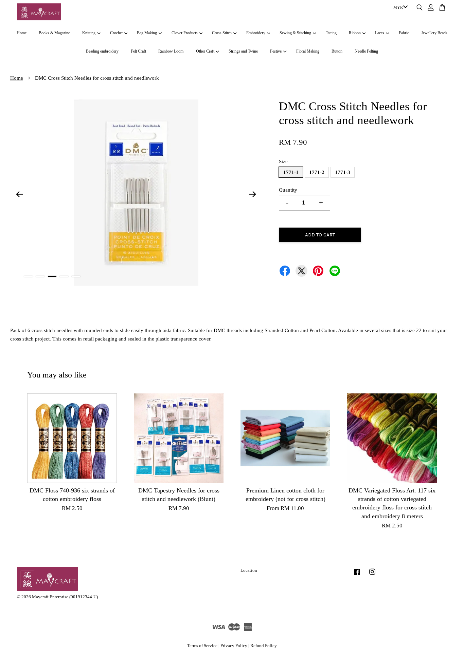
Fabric (404, 33)
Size (283, 161)
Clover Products (185, 33)
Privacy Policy (233, 645)
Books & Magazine (54, 33)
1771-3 (342, 172)
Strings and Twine (243, 51)
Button (337, 51)
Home (21, 33)
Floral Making (307, 51)
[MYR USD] (399, 7)
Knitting (88, 33)
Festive (276, 51)
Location (248, 570)
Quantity (288, 190)
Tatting (331, 33)
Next (252, 194)
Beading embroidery (102, 51)
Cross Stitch (222, 33)
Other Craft (205, 51)
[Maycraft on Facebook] (357, 575)
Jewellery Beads (434, 33)
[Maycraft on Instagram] (372, 575)
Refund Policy (263, 645)
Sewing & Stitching (295, 33)
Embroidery (255, 33)
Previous (19, 194)
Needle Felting (366, 51)
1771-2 (316, 172)
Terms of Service (202, 645)
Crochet (116, 33)
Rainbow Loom (170, 51)
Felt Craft (138, 51)
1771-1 (291, 172)
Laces (379, 33)
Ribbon (355, 33)
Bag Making (147, 33)
